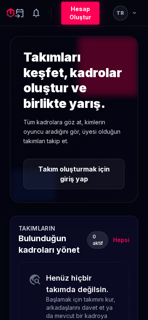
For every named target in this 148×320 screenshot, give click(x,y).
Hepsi (121, 239)
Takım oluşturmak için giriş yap (74, 174)
